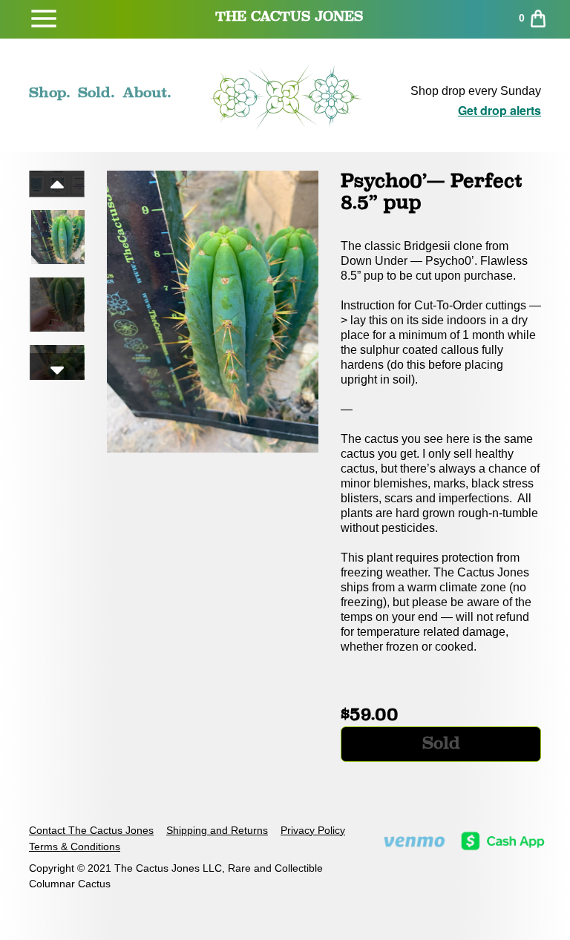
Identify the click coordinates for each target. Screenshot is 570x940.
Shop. (50, 92)
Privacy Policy (313, 830)
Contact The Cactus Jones (91, 830)
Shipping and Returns (217, 830)
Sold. (96, 92)
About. (146, 92)
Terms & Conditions (74, 846)
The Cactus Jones (289, 16)
